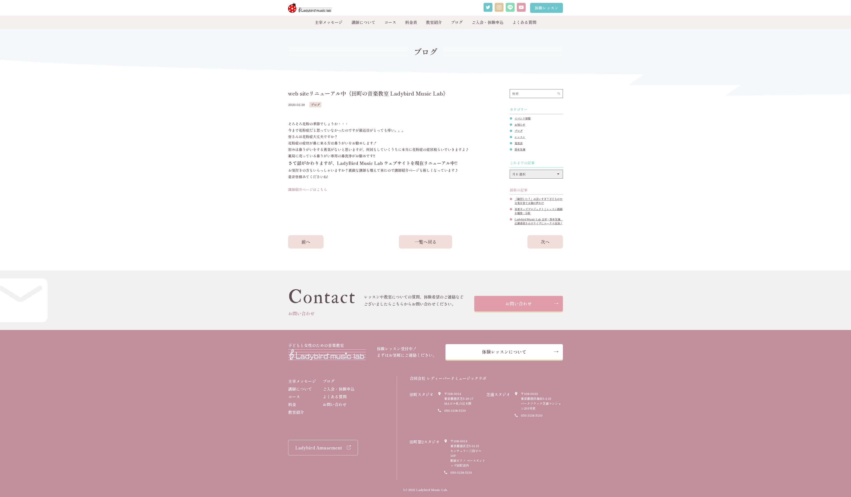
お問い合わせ (518, 303)
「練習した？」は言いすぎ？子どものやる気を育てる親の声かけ (538, 201)
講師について (363, 22)
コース (390, 22)
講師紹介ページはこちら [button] (307, 189)
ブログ (457, 22)
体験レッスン (546, 8)
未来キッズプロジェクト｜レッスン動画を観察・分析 (538, 211)
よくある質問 (524, 22)
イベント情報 (523, 118)
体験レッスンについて (504, 352)
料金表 (411, 22)
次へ (545, 242)
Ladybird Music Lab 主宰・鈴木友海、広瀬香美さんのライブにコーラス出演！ (539, 221)
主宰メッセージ (329, 22)
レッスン (520, 137)
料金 (292, 404)
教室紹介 (434, 22)
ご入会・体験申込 (488, 22)
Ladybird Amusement (318, 447)
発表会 (519, 143)
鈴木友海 (520, 149)
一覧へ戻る (425, 242)
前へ (305, 242)
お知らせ (520, 124)
